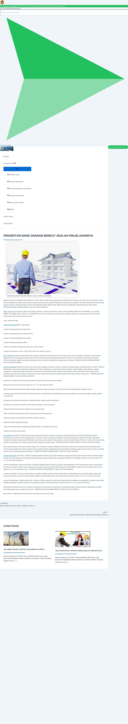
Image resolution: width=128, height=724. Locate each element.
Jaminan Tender (14, 175)
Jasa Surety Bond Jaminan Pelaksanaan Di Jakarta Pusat (78, 551)
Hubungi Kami (8, 223)
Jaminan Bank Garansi (16, 202)
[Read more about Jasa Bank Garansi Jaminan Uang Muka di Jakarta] (16, 545)
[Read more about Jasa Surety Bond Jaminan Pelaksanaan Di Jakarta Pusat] (72, 546)
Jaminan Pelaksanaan (16, 181)
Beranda (6, 156)
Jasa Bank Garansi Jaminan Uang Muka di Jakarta (23, 549)
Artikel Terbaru (8, 216)
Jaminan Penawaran (10, 325)
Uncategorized (7, 552)
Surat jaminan (7, 435)
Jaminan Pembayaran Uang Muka (20, 188)
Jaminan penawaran (10, 367)
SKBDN (11, 209)
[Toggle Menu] (17, 169)
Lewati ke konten (5, 145)
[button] (15, 163)
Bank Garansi (8, 311)
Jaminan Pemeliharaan (16, 195)
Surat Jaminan (8, 355)
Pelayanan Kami (8, 163)
